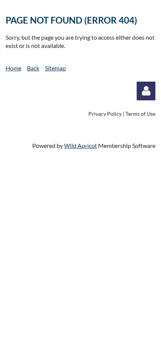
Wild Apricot (80, 145)
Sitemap (55, 68)
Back (33, 68)
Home (13, 68)
